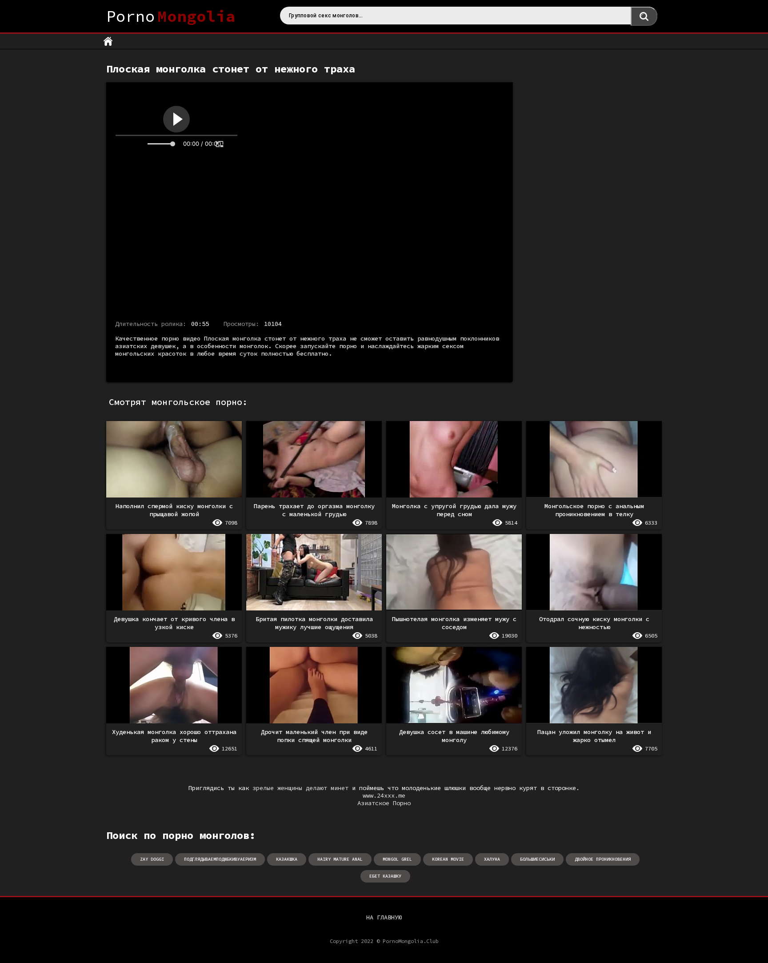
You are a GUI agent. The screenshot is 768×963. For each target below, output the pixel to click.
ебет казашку (385, 876)
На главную (384, 917)
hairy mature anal (340, 859)
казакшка (286, 859)
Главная (108, 41)
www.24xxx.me (384, 795)
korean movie (448, 859)
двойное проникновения (603, 859)
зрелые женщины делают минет (300, 788)
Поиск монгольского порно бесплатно (644, 16)
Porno (171, 16)
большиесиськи (537, 859)
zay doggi (152, 859)
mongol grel (397, 859)
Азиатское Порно (384, 803)
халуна (492, 859)
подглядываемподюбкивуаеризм (220, 859)
